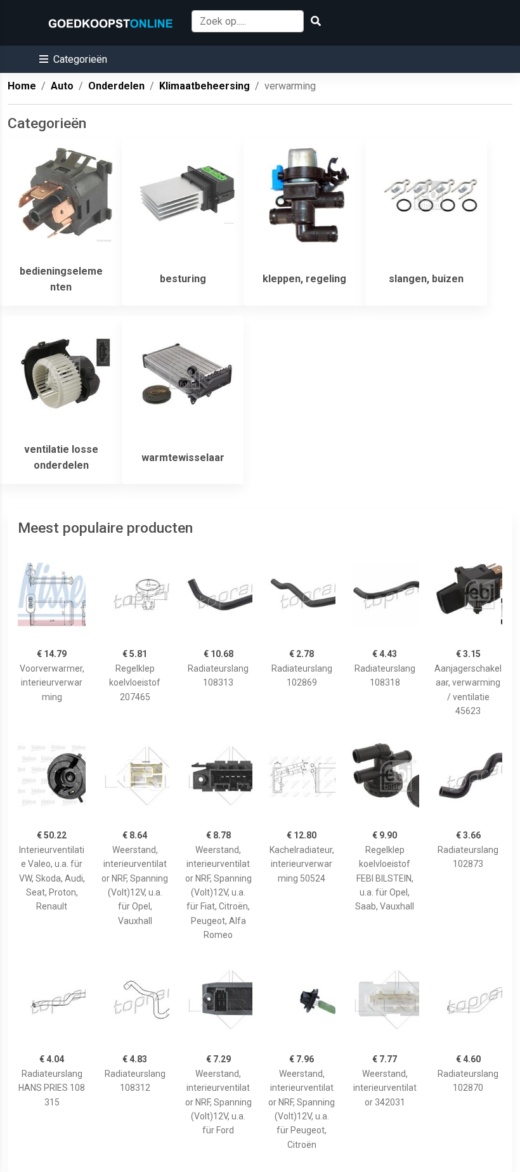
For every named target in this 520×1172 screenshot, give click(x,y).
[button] (73, 59)
